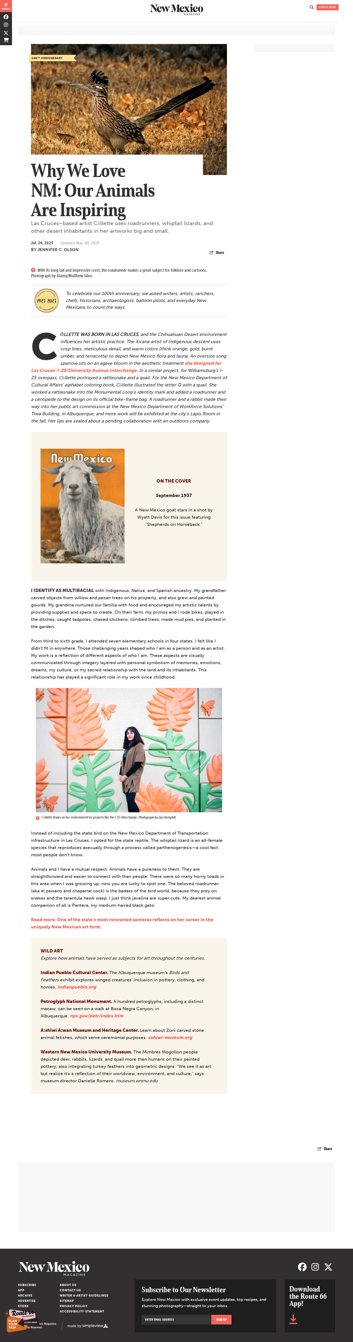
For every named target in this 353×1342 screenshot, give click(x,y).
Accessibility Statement (82, 1311)
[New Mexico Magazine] (157, 1268)
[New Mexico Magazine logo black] (177, 9)
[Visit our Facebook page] (6, 17)
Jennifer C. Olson (58, 249)
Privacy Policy (74, 1306)
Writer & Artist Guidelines (84, 1295)
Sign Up (221, 1320)
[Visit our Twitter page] (6, 32)
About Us (68, 1285)
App (21, 1290)
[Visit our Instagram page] (6, 25)
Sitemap (67, 1301)
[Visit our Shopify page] (6, 40)
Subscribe (27, 1285)
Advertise (27, 1301)
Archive (25, 1295)
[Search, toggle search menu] (311, 7)
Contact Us (70, 1290)
